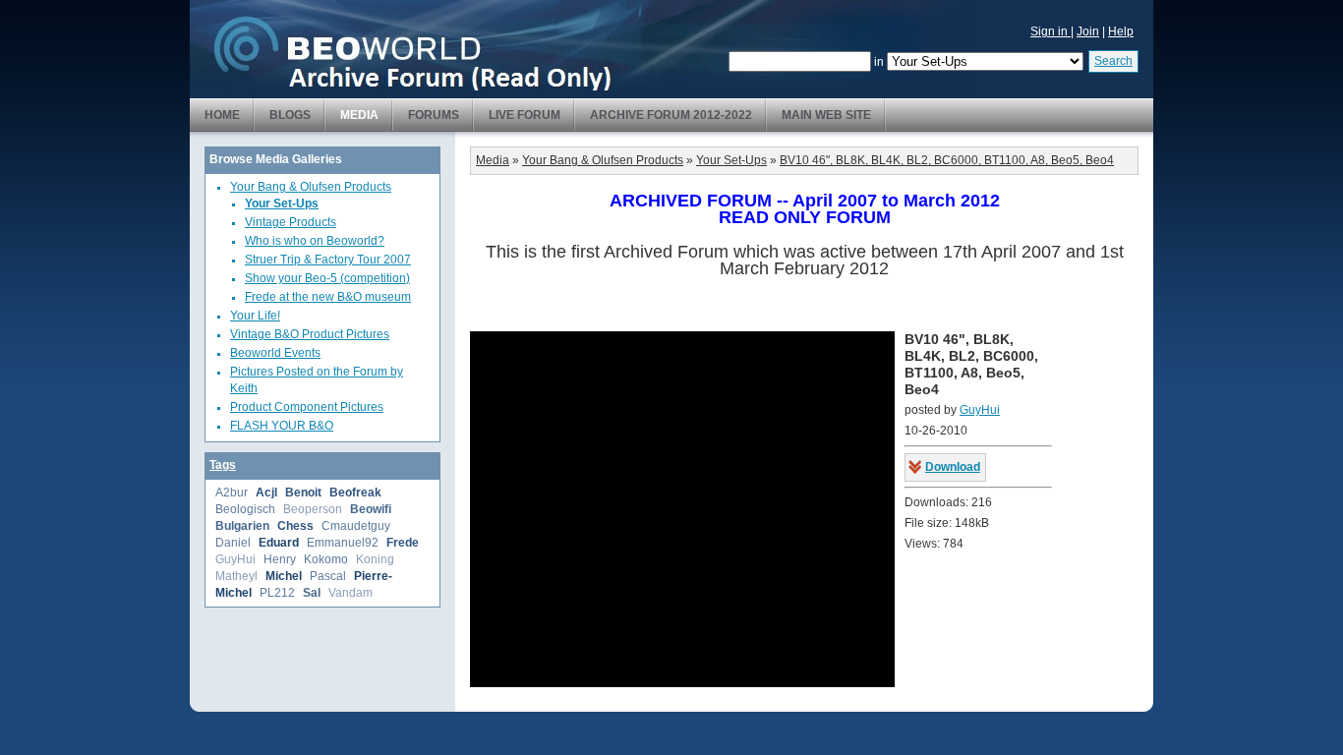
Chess (295, 526)
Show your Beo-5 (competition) (327, 278)
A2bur (231, 492)
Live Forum (524, 115)
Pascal (328, 576)
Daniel (233, 543)
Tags (222, 465)
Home (222, 115)
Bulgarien (242, 526)
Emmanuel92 (343, 543)
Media (359, 115)
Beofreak (355, 492)
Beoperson (312, 509)
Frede (402, 543)
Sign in (1050, 31)
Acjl (266, 492)
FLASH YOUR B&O (281, 426)
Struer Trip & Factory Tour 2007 (328, 259)
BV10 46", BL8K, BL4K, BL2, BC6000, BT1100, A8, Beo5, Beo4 (947, 160)
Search (1113, 61)
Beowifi (370, 509)
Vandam (350, 593)
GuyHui (235, 559)
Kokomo (326, 559)
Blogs (290, 115)
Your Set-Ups (282, 203)
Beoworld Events (275, 353)
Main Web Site (826, 115)
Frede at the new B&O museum (328, 297)
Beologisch (245, 509)
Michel (283, 576)
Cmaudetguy (355, 526)
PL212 (277, 593)
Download (952, 467)
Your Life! (255, 315)
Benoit (303, 492)
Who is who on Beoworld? (314, 241)
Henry (279, 559)
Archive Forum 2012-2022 (671, 115)
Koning (375, 559)
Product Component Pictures (306, 407)
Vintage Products (290, 222)
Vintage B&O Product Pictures (309, 334)
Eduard (279, 543)
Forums (433, 115)
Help (1121, 31)
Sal (312, 593)
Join (1088, 31)
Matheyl (236, 576)
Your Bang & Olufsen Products (310, 187)
